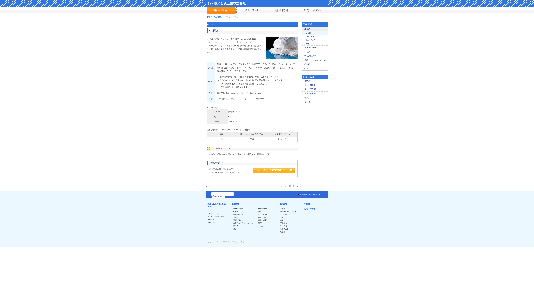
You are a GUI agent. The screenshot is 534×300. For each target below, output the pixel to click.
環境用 (307, 98)
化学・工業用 (310, 89)
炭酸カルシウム (315, 60)
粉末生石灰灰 (311, 40)
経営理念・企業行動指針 (289, 211)
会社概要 (283, 214)
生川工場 (283, 226)
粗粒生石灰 (310, 37)
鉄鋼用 (307, 81)
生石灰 (227, 17)
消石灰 (307, 52)
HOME (209, 17)
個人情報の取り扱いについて (311, 194)
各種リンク (211, 222)
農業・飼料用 (310, 93)
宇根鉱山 (283, 223)
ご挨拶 (282, 209)
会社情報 (283, 204)
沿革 (281, 217)
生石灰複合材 (310, 48)
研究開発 (308, 204)
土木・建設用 (310, 85)
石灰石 (307, 64)
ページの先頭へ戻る (288, 186)
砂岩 (306, 68)
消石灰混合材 (310, 56)
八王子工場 (284, 229)
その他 (307, 102)
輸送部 (282, 232)
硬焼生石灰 (310, 44)
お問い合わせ (309, 209)
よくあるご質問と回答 (215, 217)
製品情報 (218, 17)
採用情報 (210, 220)
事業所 (282, 220)
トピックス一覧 (213, 214)
